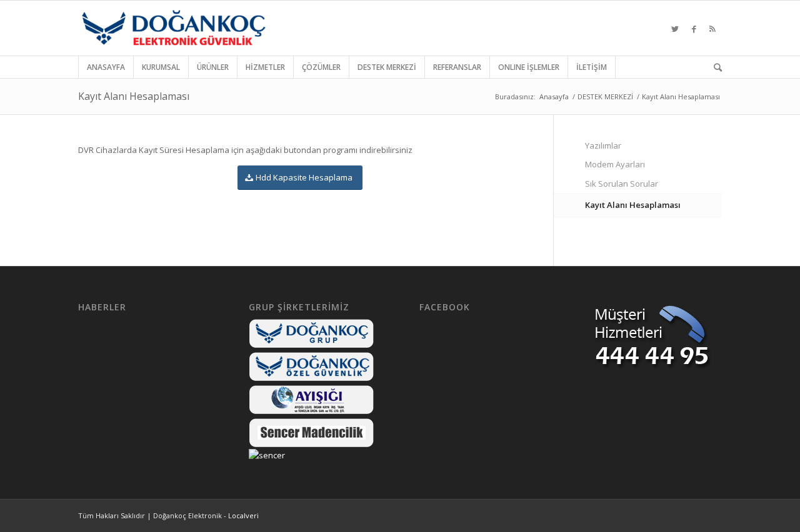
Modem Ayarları (615, 164)
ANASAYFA (106, 67)
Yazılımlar (603, 145)
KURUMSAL (161, 67)
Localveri (243, 515)
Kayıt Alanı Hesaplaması (133, 96)
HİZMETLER (265, 67)
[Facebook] (693, 28)
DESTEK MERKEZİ (387, 67)
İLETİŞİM (591, 67)
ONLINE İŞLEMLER (528, 67)
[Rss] (712, 28)
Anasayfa (554, 96)
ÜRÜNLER (213, 67)
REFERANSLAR (457, 67)
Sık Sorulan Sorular (621, 183)
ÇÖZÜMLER (321, 67)
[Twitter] (675, 28)
